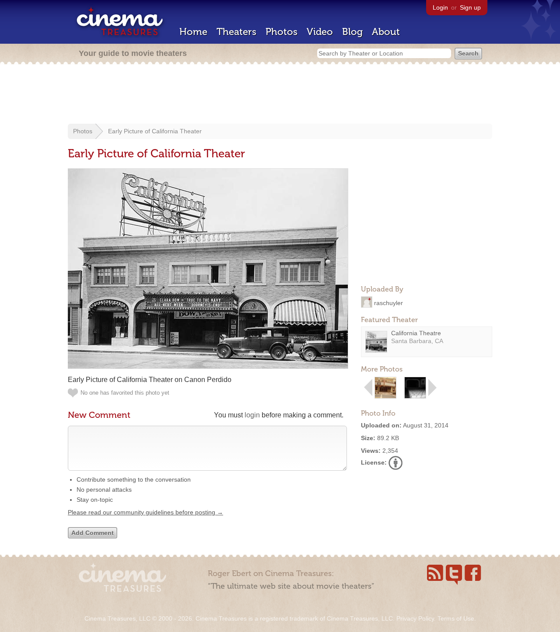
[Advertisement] (280, 95)
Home (193, 32)
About (386, 32)
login (252, 415)
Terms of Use (456, 618)
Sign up (470, 7)
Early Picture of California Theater (155, 131)
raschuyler (388, 302)
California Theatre (416, 333)
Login (440, 7)
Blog (352, 32)
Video (320, 32)
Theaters (236, 32)
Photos (282, 32)
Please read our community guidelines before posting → (145, 512)
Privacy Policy (415, 618)
